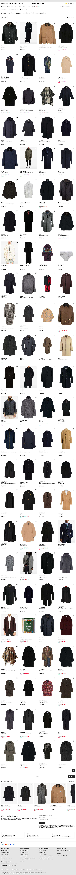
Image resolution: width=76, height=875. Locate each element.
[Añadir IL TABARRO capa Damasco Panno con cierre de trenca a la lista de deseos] (17, 459)
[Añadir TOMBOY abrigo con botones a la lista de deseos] (17, 148)
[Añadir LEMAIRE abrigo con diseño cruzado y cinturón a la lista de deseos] (54, 335)
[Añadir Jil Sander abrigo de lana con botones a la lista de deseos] (36, 304)
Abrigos (13, 9)
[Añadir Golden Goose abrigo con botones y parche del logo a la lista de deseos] (17, 304)
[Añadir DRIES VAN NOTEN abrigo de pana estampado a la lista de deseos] (54, 678)
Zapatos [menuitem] (15, 6)
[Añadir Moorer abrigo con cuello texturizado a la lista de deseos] (36, 429)
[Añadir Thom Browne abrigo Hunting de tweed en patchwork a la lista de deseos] (54, 646)
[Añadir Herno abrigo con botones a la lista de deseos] (73, 367)
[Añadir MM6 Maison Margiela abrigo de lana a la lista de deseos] (36, 459)
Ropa (10, 9)
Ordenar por (69, 17)
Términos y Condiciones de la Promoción (9, 863)
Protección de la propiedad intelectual (34, 869)
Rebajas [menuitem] (37, 6)
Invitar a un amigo (42, 852)
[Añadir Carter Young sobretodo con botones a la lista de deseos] (73, 54)
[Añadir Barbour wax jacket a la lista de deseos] (17, 23)
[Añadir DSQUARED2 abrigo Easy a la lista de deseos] (73, 490)
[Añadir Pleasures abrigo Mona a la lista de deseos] (54, 304)
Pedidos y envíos (4, 854)
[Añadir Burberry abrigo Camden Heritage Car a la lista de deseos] (73, 335)
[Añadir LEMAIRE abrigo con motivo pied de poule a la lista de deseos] (17, 678)
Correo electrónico (42, 817)
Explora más (71, 781)
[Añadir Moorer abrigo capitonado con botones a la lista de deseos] (73, 179)
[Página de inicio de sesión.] (68, 3)
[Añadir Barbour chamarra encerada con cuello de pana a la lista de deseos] (17, 179)
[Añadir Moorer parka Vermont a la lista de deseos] (54, 615)
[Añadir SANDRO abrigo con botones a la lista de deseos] (36, 117)
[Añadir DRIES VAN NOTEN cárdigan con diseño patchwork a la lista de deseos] (54, 242)
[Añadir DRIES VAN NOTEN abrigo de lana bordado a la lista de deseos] (17, 54)
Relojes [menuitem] (29, 6)
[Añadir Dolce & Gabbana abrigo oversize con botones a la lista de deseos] (17, 367)
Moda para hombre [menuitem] (13, 3)
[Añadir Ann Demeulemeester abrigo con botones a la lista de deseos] (54, 741)
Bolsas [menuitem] (20, 6)
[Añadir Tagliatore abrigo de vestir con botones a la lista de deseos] (54, 367)
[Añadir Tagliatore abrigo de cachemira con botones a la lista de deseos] (54, 117)
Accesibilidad (23, 869)
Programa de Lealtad (43, 854)
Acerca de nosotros (23, 850)
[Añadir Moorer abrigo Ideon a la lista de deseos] (36, 335)
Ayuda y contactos (4, 850)
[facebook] (64, 855)
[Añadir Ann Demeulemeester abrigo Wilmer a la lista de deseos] (36, 23)
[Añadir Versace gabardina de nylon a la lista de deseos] (36, 490)
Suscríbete (42, 822)
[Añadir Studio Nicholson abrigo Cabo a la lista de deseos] (73, 86)
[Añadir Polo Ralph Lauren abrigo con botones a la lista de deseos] (73, 429)
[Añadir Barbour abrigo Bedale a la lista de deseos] (17, 397)
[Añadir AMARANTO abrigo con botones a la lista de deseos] (36, 741)
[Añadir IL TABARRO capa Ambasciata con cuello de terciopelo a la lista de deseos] (17, 490)
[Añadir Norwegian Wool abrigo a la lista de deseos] (36, 397)
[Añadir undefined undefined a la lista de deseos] (15, 784)
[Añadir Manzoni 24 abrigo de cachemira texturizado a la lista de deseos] (73, 211)
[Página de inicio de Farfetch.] (38, 3)
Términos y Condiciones (15, 869)
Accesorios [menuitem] (24, 6)
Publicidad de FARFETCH (25, 859)
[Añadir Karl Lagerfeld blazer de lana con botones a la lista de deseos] (73, 23)
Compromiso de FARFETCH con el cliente (9, 865)
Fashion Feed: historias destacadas (63, 850)
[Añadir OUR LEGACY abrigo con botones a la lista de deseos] (54, 521)
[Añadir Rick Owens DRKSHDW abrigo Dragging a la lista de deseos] (36, 242)
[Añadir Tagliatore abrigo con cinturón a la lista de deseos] (17, 273)
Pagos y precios (4, 859)
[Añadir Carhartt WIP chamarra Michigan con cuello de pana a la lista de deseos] (54, 23)
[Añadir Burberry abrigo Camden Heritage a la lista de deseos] (17, 584)
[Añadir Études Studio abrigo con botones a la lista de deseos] (17, 86)
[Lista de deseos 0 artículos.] (71, 3)
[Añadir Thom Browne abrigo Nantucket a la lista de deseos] (54, 54)
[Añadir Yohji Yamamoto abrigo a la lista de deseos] (36, 211)
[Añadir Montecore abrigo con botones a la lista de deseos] (73, 459)
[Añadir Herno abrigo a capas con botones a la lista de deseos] (54, 211)
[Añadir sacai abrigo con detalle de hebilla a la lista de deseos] (54, 709)
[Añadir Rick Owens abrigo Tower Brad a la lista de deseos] (36, 678)
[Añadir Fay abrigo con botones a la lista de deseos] (73, 148)
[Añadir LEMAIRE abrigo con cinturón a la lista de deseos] (17, 741)
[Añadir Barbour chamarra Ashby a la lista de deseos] (73, 304)
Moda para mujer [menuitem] (4, 3)
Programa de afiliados (43, 850)
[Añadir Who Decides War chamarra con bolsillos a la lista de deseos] (17, 242)
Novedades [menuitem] (3, 6)
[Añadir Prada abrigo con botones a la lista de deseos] (73, 117)
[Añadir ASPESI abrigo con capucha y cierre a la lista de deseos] (73, 553)
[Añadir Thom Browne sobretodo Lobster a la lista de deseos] (54, 273)
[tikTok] (61, 855)
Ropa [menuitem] (12, 6)
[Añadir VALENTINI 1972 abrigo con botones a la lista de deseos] (54, 490)
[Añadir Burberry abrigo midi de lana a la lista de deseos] (17, 211)
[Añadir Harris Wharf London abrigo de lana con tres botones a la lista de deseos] (36, 709)
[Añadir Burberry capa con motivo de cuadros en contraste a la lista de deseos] (17, 646)
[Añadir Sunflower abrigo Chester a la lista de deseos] (17, 709)
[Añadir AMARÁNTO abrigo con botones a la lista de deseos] (73, 615)
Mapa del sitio (22, 861)
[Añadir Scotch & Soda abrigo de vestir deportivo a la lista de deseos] (17, 615)
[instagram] (58, 855)
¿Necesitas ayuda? (56, 835)
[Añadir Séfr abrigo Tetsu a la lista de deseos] (73, 709)
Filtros (3, 17)
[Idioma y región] (66, 3)
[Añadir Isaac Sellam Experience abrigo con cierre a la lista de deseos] (36, 179)
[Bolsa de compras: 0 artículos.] (73, 3)
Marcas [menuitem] (8, 6)
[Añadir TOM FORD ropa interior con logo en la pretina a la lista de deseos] (73, 242)
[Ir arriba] (73, 770)
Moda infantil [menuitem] (20, 3)
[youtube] (66, 855)
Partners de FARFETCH (24, 852)
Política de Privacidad (54, 826)
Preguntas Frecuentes (32, 835)
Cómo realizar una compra (8, 835)
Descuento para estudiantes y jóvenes (46, 859)
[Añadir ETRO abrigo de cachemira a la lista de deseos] (54, 148)
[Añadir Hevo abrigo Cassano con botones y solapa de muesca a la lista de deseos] (54, 459)
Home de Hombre (4, 9)
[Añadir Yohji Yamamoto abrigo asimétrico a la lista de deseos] (54, 584)
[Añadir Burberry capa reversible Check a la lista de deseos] (54, 86)
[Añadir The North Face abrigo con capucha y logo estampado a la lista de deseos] (36, 148)
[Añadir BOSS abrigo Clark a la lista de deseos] (54, 397)
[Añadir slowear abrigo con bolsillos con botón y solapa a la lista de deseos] (36, 273)
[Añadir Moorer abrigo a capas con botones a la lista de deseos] (36, 54)
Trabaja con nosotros (24, 854)
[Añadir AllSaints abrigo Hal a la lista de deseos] (36, 553)
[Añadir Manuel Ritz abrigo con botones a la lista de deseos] (73, 646)
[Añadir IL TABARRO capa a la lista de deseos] (17, 521)
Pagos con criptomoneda (6, 861)
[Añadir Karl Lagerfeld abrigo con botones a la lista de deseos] (54, 179)
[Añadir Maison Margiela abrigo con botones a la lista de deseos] (73, 397)
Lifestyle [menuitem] (33, 6)
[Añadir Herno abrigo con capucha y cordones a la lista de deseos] (17, 117)
